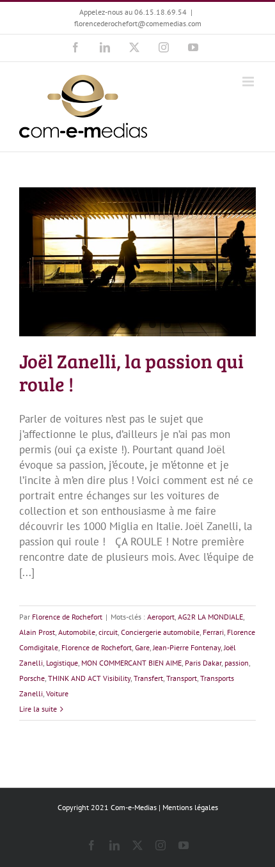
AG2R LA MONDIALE (210, 616)
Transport (181, 678)
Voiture (57, 693)
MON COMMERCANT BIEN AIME (131, 663)
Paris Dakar (203, 663)
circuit (108, 632)
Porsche (32, 678)
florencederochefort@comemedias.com (137, 23)
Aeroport (161, 616)
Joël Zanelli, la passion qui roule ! (131, 372)
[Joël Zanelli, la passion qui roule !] (137, 261)
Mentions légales (190, 807)
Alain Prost (37, 632)
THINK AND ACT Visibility (89, 678)
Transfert (148, 678)
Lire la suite (38, 709)
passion (236, 663)
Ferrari (213, 632)
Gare (142, 647)
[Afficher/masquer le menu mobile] (249, 81)
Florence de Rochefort (67, 616)
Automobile (76, 632)
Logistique (62, 663)
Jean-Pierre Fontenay (187, 647)
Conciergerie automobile (160, 632)
